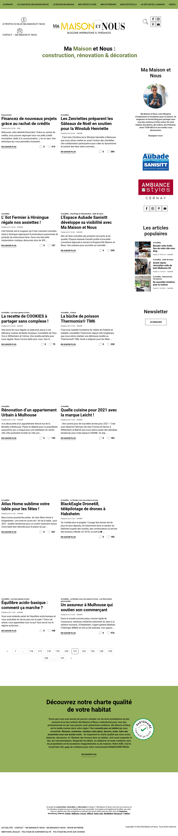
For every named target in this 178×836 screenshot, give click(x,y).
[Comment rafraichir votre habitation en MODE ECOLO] (163, 782)
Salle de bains (97, 214)
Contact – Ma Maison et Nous (20, 35)
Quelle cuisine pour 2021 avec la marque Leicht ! (89, 412)
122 (84, 651)
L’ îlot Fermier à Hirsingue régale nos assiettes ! (25, 220)
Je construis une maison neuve (33, 4)
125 (110, 651)
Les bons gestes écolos (20, 313)
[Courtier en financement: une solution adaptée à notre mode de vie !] (29, 88)
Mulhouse (75, 813)
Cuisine (73, 313)
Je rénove (8, 4)
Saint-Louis (98, 813)
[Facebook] (153, 18)
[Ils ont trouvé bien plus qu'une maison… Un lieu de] (134, 782)
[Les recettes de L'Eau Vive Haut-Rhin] (29, 285)
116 (31, 651)
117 (40, 651)
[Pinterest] (153, 24)
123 (92, 651)
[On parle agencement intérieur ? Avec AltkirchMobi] (104, 782)
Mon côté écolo (128, 4)
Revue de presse (75, 828)
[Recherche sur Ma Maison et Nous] (145, 21)
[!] (89, 572)
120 (66, 651)
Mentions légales (10, 832)
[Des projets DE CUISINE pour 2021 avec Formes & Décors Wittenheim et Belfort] (89, 379)
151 (62, 658)
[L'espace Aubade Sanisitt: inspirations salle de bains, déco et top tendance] (89, 187)
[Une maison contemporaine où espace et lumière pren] (44, 782)
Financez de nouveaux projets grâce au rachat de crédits (29, 121)
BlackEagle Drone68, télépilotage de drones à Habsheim (83, 508)
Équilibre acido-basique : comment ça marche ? (24, 605)
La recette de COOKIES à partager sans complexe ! (24, 319)
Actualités (65, 115)
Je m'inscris (156, 322)
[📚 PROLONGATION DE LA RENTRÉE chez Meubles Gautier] (14, 782)
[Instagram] (158, 18)
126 (46, 658)
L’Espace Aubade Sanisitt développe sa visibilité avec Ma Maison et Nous (86, 222)
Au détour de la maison (153, 4)
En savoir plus (8, 147)
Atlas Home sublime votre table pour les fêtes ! (25, 506)
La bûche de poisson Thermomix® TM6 (80, 319)
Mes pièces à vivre (87, 4)
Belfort (127, 813)
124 (101, 651)
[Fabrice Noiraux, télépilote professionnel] (89, 473)
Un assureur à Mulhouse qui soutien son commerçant (87, 607)
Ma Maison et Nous (55, 828)
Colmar (68, 813)
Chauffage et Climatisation (80, 214)
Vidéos (172, 4)
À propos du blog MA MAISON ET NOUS (24, 24)
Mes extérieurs (108, 4)
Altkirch (90, 813)
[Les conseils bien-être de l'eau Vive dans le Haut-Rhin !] (29, 572)
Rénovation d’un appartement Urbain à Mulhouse (29, 412)
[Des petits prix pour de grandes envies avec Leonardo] (29, 473)
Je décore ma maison (63, 4)
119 (57, 651)
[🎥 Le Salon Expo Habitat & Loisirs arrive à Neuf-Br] (74, 782)
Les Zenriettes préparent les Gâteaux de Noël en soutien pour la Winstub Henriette (87, 123)
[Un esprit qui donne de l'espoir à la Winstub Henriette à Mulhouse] (89, 88)
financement (6, 115)
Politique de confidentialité (36, 832)
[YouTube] (158, 24)
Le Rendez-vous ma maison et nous (84, 500)
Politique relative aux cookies (69, 832)
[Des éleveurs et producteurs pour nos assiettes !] (29, 187)
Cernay (83, 813)
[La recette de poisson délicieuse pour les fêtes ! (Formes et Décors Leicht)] (89, 285)
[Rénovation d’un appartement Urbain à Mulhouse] (29, 379)
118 (49, 651)
